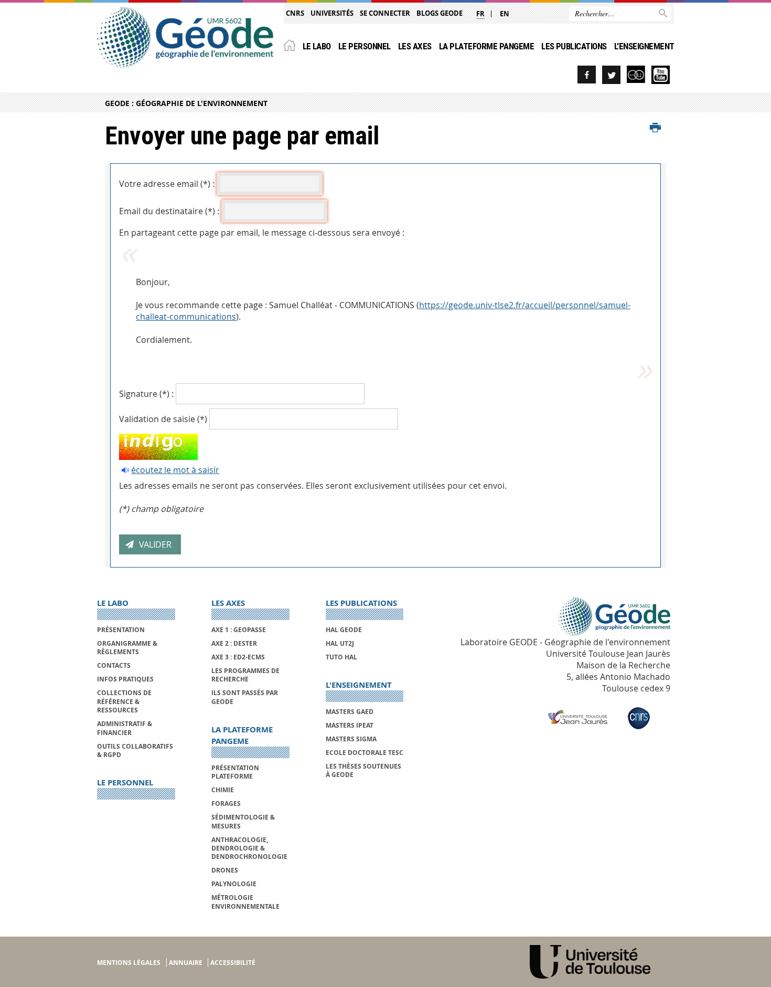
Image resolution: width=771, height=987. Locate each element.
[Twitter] (611, 75)
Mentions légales (128, 962)
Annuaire (185, 962)
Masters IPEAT (349, 725)
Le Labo (317, 46)
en (504, 13)
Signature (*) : (146, 394)
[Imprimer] (655, 128)
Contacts (114, 665)
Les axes (415, 46)
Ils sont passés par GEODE (244, 697)
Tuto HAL (341, 657)
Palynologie (233, 883)
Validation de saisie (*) (163, 419)
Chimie (222, 789)
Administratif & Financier (124, 728)
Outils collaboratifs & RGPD (135, 750)
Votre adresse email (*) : (167, 184)
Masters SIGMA (351, 738)
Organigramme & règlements (127, 647)
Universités (332, 13)
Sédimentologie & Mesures (243, 821)
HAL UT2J (340, 643)
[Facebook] (586, 75)
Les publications (574, 46)
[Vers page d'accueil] (185, 37)
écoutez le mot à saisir (175, 470)
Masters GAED (349, 711)
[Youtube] (660, 75)
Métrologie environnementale (245, 901)
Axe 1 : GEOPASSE (238, 629)
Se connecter (385, 13)
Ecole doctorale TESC (364, 752)
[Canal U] (636, 75)
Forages (226, 803)
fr (480, 13)
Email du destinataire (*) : (169, 211)
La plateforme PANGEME (486, 46)
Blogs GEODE (439, 13)
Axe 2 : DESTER (234, 643)
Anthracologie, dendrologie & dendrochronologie (249, 848)
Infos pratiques (125, 679)
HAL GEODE (344, 629)
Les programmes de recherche (245, 675)
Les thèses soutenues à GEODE (363, 770)
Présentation (121, 629)
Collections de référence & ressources (124, 701)
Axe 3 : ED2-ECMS (238, 657)
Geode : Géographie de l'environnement (186, 103)
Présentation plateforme (235, 772)
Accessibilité (232, 962)
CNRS (295, 13)
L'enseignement (644, 46)
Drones (224, 870)
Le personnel (364, 46)
